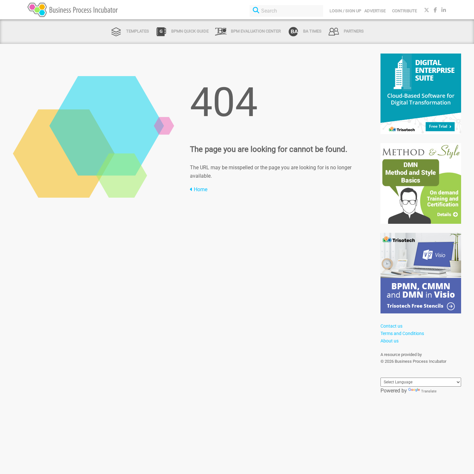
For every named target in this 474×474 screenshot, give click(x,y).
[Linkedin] (443, 10)
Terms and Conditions (402, 333)
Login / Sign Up (345, 10)
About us (389, 340)
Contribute (404, 10)
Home (200, 189)
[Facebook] (435, 10)
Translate (429, 391)
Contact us (391, 326)
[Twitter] (426, 10)
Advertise (375, 10)
